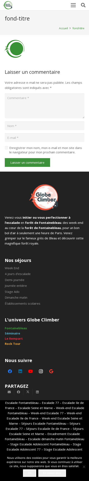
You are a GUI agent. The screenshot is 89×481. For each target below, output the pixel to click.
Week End (12, 268)
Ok (29, 473)
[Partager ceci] (18, 392)
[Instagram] (41, 371)
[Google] (51, 371)
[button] (83, 5)
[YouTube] (30, 371)
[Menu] (73, 5)
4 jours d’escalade (18, 274)
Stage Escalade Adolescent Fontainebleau (40, 444)
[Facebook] (10, 371)
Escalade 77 (50, 403)
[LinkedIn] (20, 371)
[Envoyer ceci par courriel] (9, 392)
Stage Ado (12, 292)
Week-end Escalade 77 (47, 413)
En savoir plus (52, 473)
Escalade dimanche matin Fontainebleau (56, 439)
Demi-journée (14, 280)
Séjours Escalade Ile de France (48, 428)
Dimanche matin (16, 297)
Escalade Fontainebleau (21, 403)
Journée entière (16, 286)
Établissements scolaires (22, 303)
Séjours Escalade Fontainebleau (43, 423)
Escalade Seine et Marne (35, 408)
